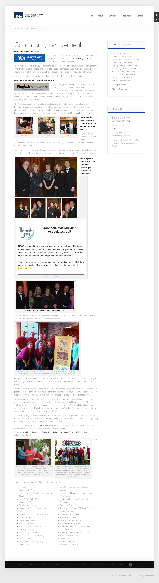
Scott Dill (41, 425)
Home (16, 28)
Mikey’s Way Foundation (88, 58)
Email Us (115, 128)
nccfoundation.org (83, 113)
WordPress (149, 575)
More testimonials (119, 89)
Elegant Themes (126, 575)
